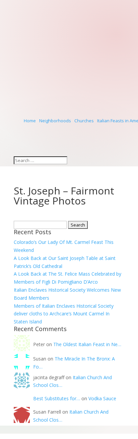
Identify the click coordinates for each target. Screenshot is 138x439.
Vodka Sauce (102, 398)
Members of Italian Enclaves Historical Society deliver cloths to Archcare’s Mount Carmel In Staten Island (64, 314)
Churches (84, 121)
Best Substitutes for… (56, 398)
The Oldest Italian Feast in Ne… (87, 344)
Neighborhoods (55, 121)
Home (30, 121)
